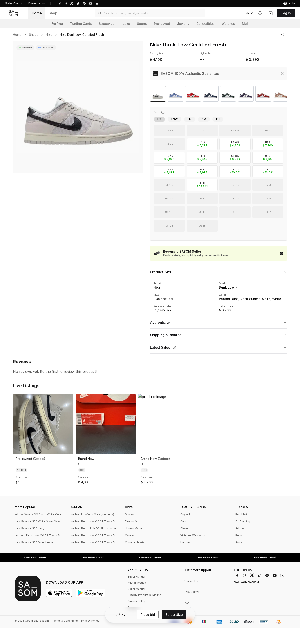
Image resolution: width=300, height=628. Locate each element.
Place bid (148, 614)
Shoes (33, 34)
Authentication (137, 582)
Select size (174, 614)
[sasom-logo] (13, 13)
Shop (53, 13)
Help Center (191, 592)
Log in (286, 13)
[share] (282, 34)
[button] (150, 13)
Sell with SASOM (246, 582)
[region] (77, 107)
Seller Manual (136, 589)
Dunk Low (226, 287)
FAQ (186, 602)
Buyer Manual (136, 576)
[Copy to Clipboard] (214, 298)
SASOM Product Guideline (144, 595)
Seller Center (13, 3)
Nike (49, 34)
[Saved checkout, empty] (271, 13)
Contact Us (191, 581)
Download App (37, 3)
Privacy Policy (137, 601)
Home (37, 13)
